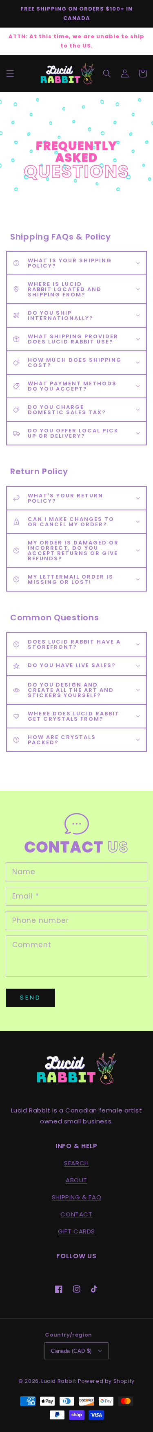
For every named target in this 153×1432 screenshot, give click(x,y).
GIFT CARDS (76, 1231)
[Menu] (10, 73)
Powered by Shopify (106, 1381)
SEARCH (76, 1163)
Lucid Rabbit (58, 1381)
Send (30, 997)
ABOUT (76, 1180)
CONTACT (76, 1214)
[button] (107, 73)
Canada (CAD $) (71, 1351)
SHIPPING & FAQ (76, 1197)
